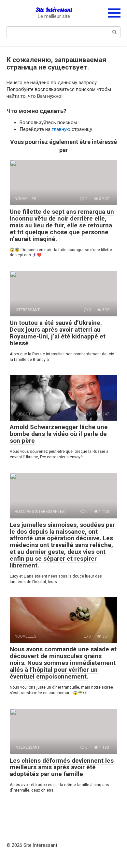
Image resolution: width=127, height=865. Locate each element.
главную (61, 129)
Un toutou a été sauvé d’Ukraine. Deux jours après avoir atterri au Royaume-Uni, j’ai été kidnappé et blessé (58, 333)
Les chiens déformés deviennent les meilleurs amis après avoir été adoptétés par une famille (62, 767)
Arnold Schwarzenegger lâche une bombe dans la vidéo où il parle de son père (59, 433)
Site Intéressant (53, 9)
